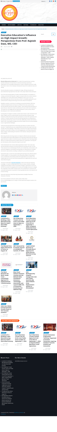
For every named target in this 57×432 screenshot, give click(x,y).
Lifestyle (19, 24)
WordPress (16, 412)
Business (4, 24)
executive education (15, 162)
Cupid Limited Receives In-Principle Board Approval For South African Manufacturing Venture (31, 250)
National (26, 24)
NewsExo (22, 412)
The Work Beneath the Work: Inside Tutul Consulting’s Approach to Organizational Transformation (6, 277)
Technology (33, 24)
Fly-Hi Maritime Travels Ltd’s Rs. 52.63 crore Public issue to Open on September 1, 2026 (18, 222)
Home (3, 29)
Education (41, 24)
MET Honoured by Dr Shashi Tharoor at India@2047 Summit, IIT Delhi (19, 248)
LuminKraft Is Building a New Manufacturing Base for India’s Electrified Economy (5, 222)
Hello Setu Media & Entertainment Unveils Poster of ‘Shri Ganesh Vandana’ (6, 309)
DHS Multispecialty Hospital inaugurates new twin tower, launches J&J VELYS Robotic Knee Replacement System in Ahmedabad (31, 280)
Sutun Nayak (5, 228)
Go (53, 34)
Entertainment (11, 24)
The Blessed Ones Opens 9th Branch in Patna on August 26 (6, 248)
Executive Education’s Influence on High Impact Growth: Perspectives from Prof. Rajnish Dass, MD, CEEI (25, 29)
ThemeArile (3, 414)
